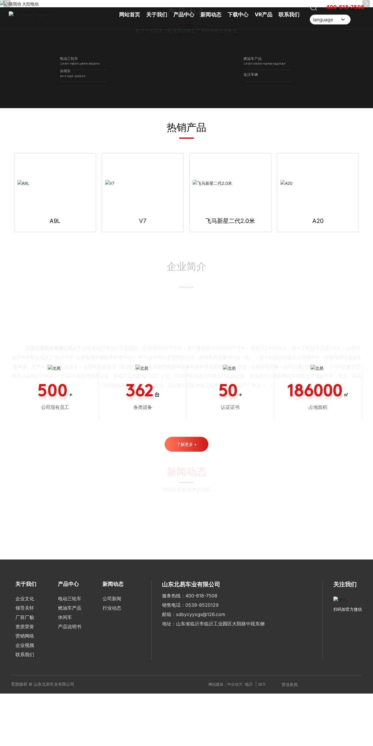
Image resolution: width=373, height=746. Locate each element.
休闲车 (33, 473)
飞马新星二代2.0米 (230, 639)
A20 (318, 639)
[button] (183, 215)
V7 (142, 639)
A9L (55, 639)
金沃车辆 (221, 480)
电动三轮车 (41, 359)
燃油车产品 (225, 359)
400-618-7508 (345, 7)
